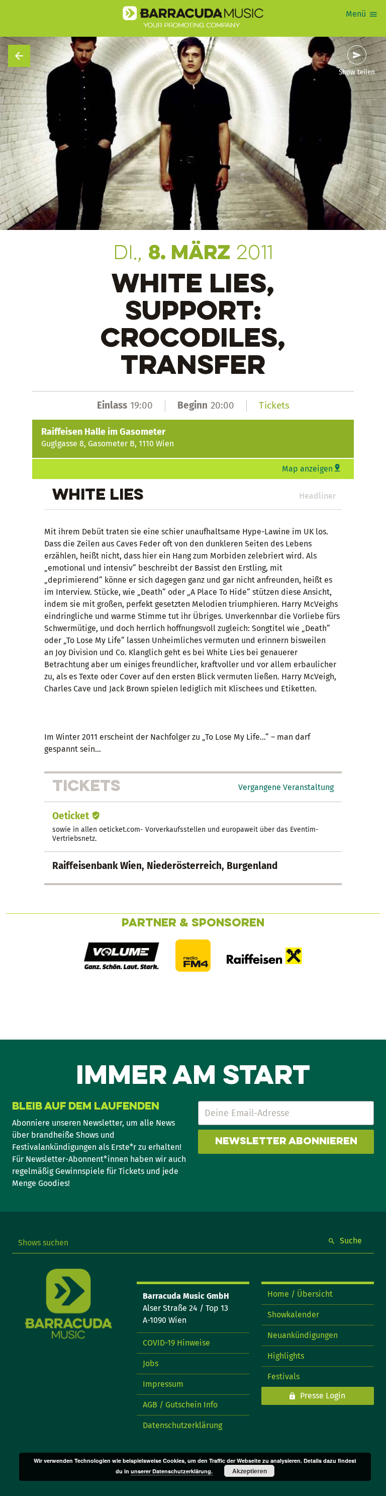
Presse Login (322, 1395)
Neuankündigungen (302, 1335)
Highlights (285, 1356)
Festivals (283, 1376)
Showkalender (293, 1314)
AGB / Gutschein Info (180, 1404)
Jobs (150, 1363)
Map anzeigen (307, 469)
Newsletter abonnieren (286, 1141)
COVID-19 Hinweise (176, 1343)
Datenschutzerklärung (182, 1425)
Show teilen (357, 72)
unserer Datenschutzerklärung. (172, 1471)
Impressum (163, 1384)
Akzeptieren (249, 1470)
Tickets (274, 405)
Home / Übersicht (300, 1294)
